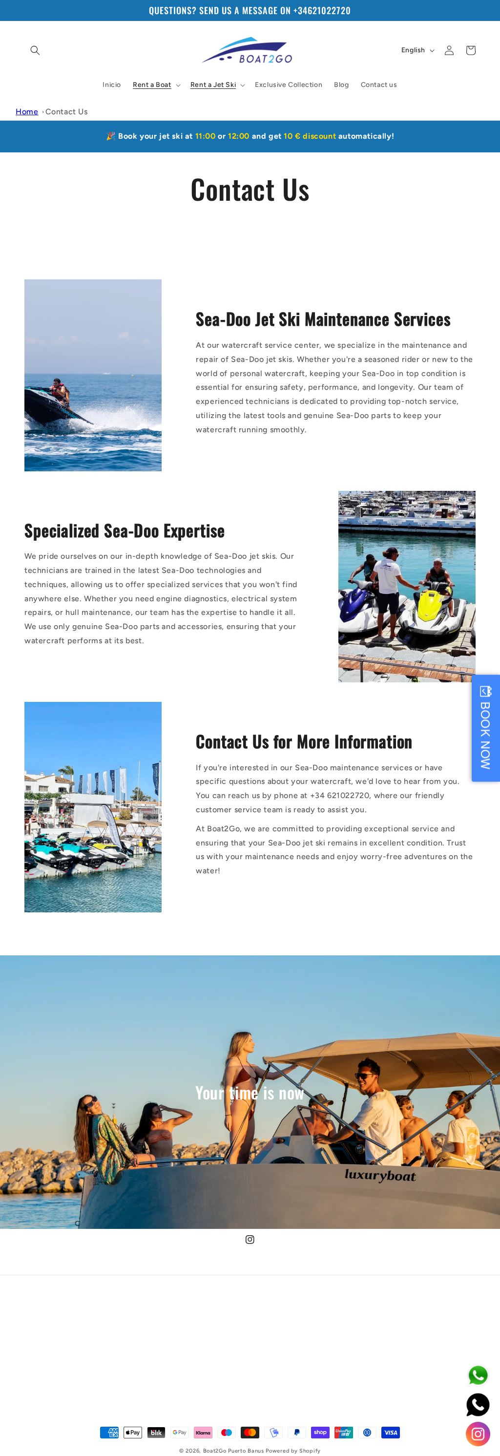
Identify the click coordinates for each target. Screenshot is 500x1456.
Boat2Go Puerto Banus (233, 1451)
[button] (35, 50)
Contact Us (66, 111)
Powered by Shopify (293, 1451)
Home (27, 111)
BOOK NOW (486, 735)
